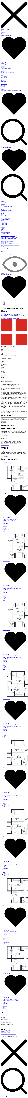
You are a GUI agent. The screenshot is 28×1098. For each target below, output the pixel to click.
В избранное (6, 493)
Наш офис (3, 1017)
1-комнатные (4, 222)
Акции (2, 73)
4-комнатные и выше (6, 225)
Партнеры (3, 70)
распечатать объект (14, 318)
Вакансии (3, 78)
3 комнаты (3, 216)
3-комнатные (4, 224)
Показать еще (4, 1014)
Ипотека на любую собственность (9, 237)
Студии (2, 220)
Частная (2, 228)
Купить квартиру (5, 211)
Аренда (2, 67)
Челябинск (3, 32)
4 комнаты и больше (5, 218)
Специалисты (4, 77)
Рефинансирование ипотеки (7, 241)
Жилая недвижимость (6, 230)
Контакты (3, 80)
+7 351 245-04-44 (5, 29)
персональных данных (6, 420)
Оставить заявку (5, 435)
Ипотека (3, 66)
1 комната (3, 214)
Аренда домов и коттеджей (7, 243)
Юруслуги (6, 206)
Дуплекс (8, 1096)
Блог (2, 75)
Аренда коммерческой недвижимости (10, 245)
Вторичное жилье (5, 219)
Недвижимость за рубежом (7, 72)
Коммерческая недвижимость (8, 236)
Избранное (3, 62)
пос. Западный (4, 315)
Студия (2, 213)
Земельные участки (5, 232)
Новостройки (4, 64)
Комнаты (3, 227)
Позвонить (3, 313)
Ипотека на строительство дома (8, 238)
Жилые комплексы (5, 233)
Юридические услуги (6, 68)
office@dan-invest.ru (5, 90)
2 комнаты (3, 215)
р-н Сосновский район (14, 314)
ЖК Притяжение (5, 314)
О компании (4, 76)
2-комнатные (4, 223)
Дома (2, 229)
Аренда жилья (4, 242)
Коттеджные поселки (6, 234)
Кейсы (2, 71)
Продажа (3, 63)
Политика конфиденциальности (8, 1034)
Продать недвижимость (6, 35)
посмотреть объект (5, 318)
